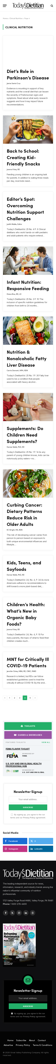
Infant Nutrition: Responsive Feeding (28, 285)
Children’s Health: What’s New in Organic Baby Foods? (26, 614)
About (32, 1040)
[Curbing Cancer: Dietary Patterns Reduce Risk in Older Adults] (28, 483)
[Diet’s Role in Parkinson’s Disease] (28, 50)
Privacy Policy (29, 818)
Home (5, 18)
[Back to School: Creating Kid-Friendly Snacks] (28, 129)
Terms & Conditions (42, 1045)
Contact (42, 1040)
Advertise (8, 1045)
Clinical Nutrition (16, 18)
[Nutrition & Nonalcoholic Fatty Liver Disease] (28, 330)
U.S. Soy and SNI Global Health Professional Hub (23, 764)
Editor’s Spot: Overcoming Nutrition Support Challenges (25, 208)
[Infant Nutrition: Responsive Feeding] (28, 261)
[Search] (51, 5)
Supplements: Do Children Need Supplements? (25, 434)
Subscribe (21, 1040)
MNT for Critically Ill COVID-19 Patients (28, 662)
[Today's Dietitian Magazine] (28, 5)
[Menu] (5, 5)
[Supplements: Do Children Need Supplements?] (28, 407)
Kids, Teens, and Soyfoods (24, 565)
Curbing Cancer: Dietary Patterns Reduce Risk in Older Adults (24, 514)
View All (46, 742)
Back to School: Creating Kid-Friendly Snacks (23, 157)
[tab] (28, 726)
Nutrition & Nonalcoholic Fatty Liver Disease (26, 358)
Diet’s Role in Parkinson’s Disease (28, 74)
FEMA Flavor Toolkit (18, 749)
